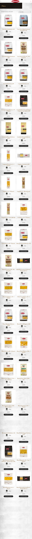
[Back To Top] (30, 537)
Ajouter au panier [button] (23, 38)
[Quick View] (9, 27)
